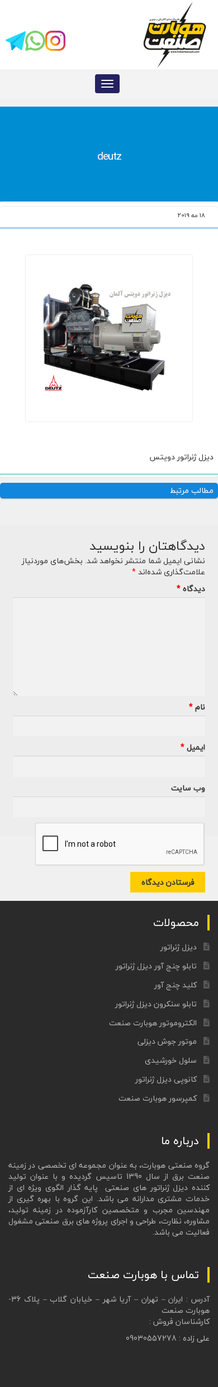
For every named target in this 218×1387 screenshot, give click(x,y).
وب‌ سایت (188, 788)
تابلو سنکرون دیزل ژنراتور (156, 1004)
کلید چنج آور (175, 985)
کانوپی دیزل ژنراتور (166, 1079)
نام (197, 707)
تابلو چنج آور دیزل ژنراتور (156, 966)
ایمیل (193, 747)
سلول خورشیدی (171, 1060)
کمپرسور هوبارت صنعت (158, 1098)
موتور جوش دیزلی (167, 1041)
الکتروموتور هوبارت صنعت (153, 1023)
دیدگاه (191, 588)
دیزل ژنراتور (178, 947)
